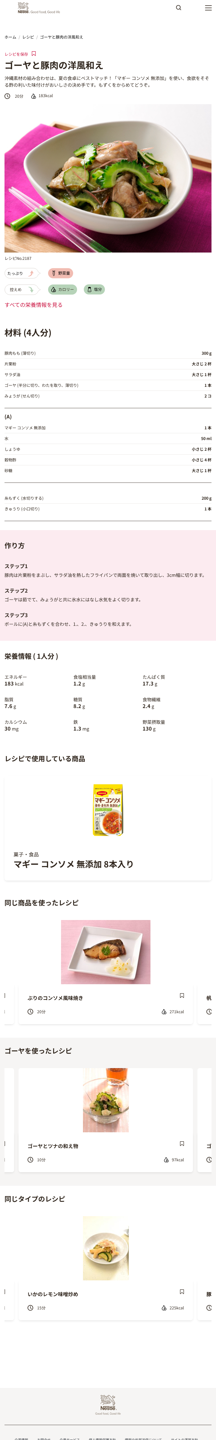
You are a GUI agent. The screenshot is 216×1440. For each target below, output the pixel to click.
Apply (178, 9)
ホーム (10, 37)
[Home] (40, 8)
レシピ (28, 37)
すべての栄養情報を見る (33, 305)
